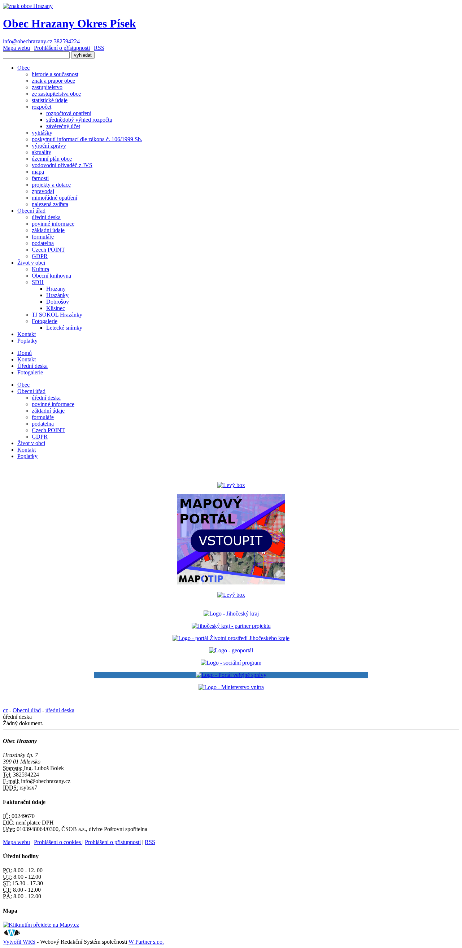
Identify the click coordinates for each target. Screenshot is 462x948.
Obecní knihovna (51, 276)
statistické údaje (49, 100)
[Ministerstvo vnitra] (231, 687)
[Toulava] (231, 626)
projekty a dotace (51, 185)
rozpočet (41, 107)
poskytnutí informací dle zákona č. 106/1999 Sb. (87, 139)
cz (5, 710)
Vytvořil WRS (19, 942)
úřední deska (46, 217)
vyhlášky (42, 133)
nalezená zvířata (50, 204)
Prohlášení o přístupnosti (62, 48)
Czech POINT (48, 250)
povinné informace (53, 224)
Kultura (40, 269)
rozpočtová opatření (68, 113)
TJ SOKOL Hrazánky (57, 315)
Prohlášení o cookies (58, 842)
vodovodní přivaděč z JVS (62, 165)
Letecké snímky (64, 328)
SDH (38, 282)
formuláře (43, 237)
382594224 (67, 41)
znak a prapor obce (53, 81)
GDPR (40, 256)
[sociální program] (231, 663)
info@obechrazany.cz (27, 41)
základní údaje (48, 230)
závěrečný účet (63, 126)
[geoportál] (231, 650)
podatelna (43, 243)
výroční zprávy (49, 146)
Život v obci (31, 263)
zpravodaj (43, 191)
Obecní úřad (31, 211)
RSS (99, 48)
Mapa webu (16, 48)
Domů (24, 353)
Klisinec (55, 308)
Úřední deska (32, 366)
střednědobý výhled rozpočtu (79, 120)
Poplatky (27, 341)
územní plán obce (52, 159)
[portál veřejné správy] (231, 675)
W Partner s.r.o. (146, 942)
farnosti (40, 178)
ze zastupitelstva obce (56, 94)
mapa (38, 172)
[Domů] (28, 6)
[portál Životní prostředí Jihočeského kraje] (231, 638)
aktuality (41, 152)
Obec (23, 68)
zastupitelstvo (47, 87)
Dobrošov (57, 302)
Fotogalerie (44, 321)
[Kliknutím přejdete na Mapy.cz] (41, 925)
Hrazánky (57, 295)
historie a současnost (55, 74)
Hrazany (56, 289)
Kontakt (26, 334)
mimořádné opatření (54, 198)
